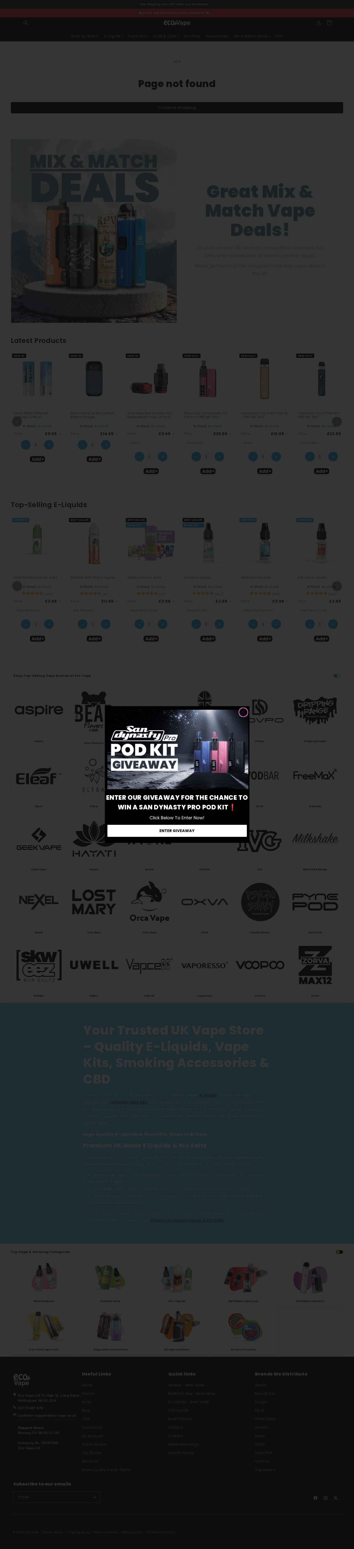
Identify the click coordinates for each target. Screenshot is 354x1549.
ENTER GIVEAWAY (177, 830)
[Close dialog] (243, 712)
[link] (177, 749)
